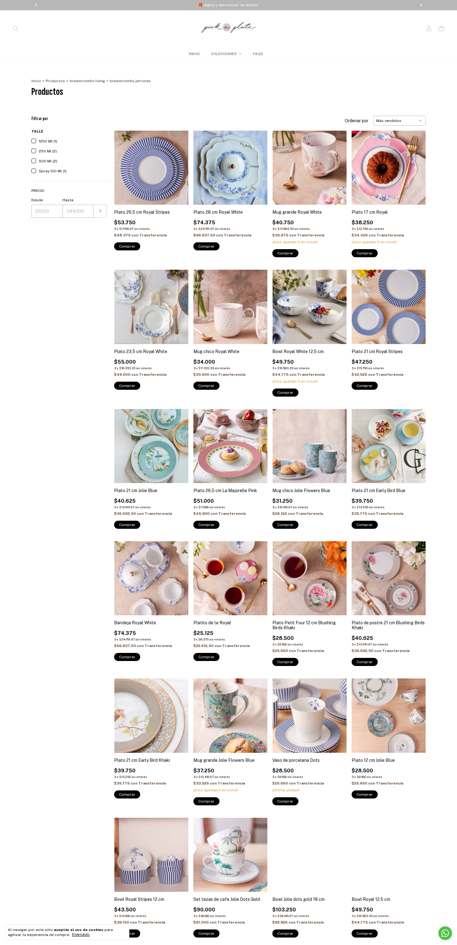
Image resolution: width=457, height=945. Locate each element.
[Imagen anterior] (123, 164)
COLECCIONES (224, 54)
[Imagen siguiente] (179, 164)
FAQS (258, 54)
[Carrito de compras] (441, 28)
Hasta (67, 200)
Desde (37, 200)
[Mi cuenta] (429, 28)
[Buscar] (15, 28)
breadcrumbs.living (87, 81)
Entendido (81, 935)
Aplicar (100, 211)
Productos (55, 81)
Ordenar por (356, 120)
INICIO (194, 54)
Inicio (36, 81)
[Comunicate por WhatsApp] (445, 933)
